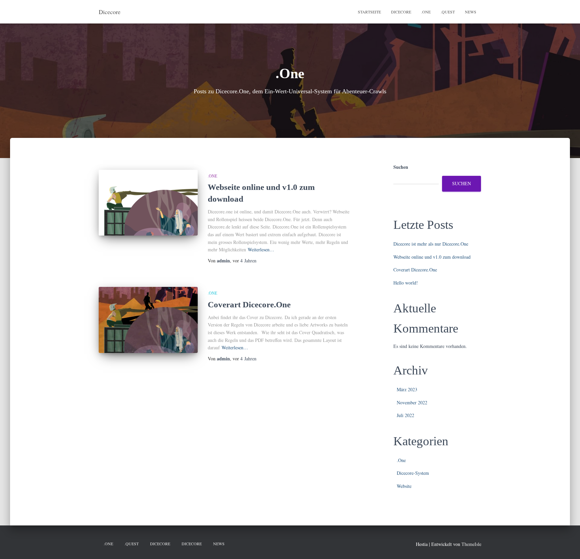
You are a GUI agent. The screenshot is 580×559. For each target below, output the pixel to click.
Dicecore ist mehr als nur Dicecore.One (430, 244)
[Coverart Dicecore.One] (148, 320)
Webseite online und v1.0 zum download (432, 257)
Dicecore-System (413, 473)
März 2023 (407, 389)
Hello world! (405, 283)
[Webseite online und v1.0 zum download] (148, 203)
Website (404, 486)
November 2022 (412, 402)
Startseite (369, 11)
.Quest (448, 11)
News (470, 11)
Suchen (400, 166)
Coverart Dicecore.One (249, 304)
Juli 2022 (405, 415)
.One (426, 11)
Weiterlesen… (261, 249)
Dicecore (401, 11)
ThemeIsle (471, 544)
